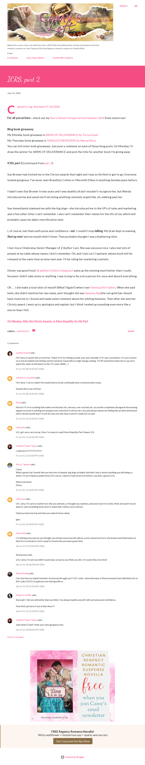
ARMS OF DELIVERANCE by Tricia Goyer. (72, 134)
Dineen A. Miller (23, 595)
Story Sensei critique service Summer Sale (76, 118)
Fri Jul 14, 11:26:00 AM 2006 (30, 437)
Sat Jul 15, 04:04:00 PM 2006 (30, 629)
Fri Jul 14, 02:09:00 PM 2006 (30, 524)
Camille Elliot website (62, 58)
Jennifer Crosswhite (25, 377)
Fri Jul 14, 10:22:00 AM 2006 (30, 418)
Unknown (20, 427)
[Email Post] (33, 331)
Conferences (22, 331)
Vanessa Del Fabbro (103, 287)
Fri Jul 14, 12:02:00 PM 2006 (30, 455)
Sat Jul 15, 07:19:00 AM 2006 (30, 546)
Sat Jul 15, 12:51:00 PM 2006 (30, 611)
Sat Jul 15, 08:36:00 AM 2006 (30, 564)
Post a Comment (15, 637)
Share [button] (131, 331)
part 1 (48, 163)
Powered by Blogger (74, 757)
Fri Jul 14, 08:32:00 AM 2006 (30, 368)
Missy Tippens (23, 464)
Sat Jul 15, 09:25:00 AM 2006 (30, 586)
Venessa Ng (92, 293)
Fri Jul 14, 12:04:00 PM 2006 (30, 490)
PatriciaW (21, 533)
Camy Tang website (35, 58)
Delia (18, 402)
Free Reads (12, 58)
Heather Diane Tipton (26, 445)
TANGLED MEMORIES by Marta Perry (71, 140)
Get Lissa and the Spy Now (73, 741)
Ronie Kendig (22, 573)
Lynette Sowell (23, 352)
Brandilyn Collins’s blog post (55, 270)
